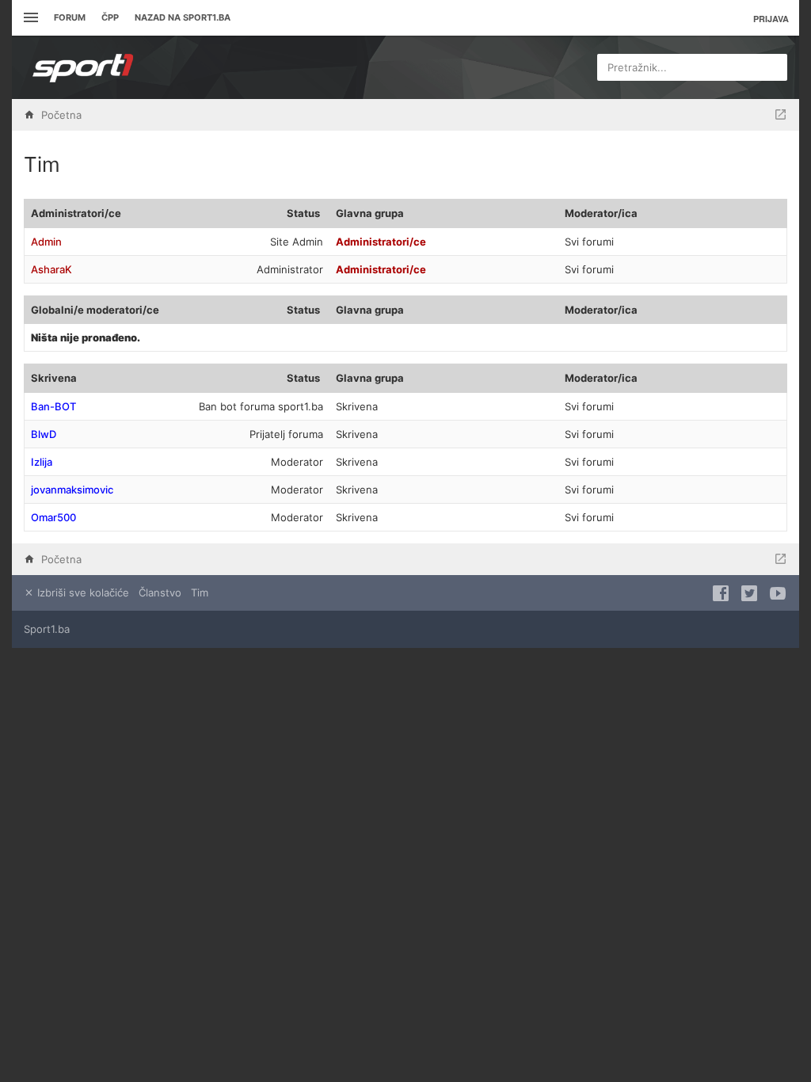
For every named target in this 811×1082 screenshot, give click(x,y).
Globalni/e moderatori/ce (95, 309)
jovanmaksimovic (72, 489)
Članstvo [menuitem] (160, 592)
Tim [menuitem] (199, 592)
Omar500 (53, 517)
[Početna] (83, 67)
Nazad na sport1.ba (182, 17)
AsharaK (51, 269)
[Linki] (29, 18)
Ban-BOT (53, 406)
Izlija (41, 461)
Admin (46, 241)
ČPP (110, 17)
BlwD (43, 434)
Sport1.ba (47, 629)
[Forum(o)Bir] (780, 115)
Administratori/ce (76, 213)
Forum (70, 17)
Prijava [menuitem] (771, 19)
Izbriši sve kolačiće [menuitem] (81, 592)
